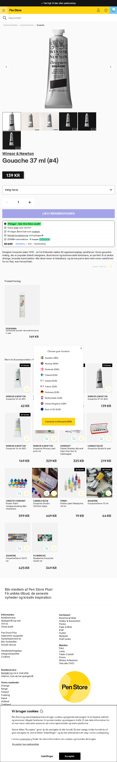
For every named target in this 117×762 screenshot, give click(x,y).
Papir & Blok (65, 627)
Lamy (62, 651)
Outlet (62, 633)
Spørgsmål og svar (11, 620)
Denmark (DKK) (52, 369)
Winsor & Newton (18, 153)
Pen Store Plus (9, 632)
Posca (62, 657)
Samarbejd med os (11, 638)
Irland (4, 698)
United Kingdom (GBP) (55, 403)
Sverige (5, 685)
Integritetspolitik (10, 653)
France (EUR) (51, 386)
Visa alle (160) (66, 663)
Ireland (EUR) (51, 381)
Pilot (61, 648)
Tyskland (6, 704)
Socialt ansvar (8, 644)
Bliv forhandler (9, 641)
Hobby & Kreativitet (69, 621)
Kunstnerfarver (27, 25)
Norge (4, 688)
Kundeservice (8, 617)
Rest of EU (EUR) (53, 409)
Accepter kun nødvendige (25, 744)
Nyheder (63, 636)
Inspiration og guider (12, 635)
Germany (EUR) (52, 392)
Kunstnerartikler (10, 25)
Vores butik (7, 626)
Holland (5, 701)
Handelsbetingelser (11, 650)
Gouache (40, 25)
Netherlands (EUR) (53, 398)
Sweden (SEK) (51, 358)
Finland (5, 691)
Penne (62, 624)
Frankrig (5, 695)
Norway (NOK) (51, 363)
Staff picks (65, 639)
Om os (4, 623)
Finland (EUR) (51, 375)
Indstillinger (47, 756)
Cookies (5, 656)
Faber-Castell (66, 654)
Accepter (70, 756)
